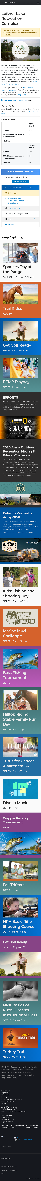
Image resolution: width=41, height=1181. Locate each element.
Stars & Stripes (6, 1115)
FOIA (2, 1174)
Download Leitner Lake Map (15, 100)
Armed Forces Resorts (9, 1107)
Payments (5, 1093)
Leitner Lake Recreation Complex (19, 172)
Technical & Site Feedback (9, 1170)
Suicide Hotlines (7, 1101)
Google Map (21, 95)
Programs (5, 1095)
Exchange (5, 1117)
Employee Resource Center (12, 1099)
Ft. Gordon (10, 3)
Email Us (11, 225)
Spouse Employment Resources (13, 1111)
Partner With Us (7, 1120)
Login (3, 1103)
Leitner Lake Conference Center (16, 177)
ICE (2, 1113)
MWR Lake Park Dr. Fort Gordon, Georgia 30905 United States (18, 201)
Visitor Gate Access (8, 1127)
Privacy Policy (5, 1158)
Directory (5, 1097)
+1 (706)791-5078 (14, 208)
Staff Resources (32, 1125)
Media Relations (32, 1127)
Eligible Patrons (7, 1122)
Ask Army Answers (20, 181)
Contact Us (5, 1090)
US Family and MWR (9, 1109)
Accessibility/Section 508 (9, 1166)
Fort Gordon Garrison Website (12, 1125)
